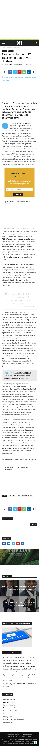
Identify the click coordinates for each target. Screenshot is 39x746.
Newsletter (11, 736)
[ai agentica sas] (19, 588)
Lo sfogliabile (7, 717)
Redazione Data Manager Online (13, 64)
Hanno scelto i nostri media (12, 711)
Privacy (18, 736)
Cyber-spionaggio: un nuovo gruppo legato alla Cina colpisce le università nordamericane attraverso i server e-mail (20, 678)
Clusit (9, 495)
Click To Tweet (27, 307)
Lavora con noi (8, 723)
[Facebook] (10, 72)
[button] (3, 43)
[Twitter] (15, 72)
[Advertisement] (19, 20)
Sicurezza (17, 47)
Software (9, 47)
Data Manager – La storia (11, 708)
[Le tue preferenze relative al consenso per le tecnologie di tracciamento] (35, 742)
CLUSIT (4, 462)
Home (4, 47)
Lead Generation (8, 702)
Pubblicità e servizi (9, 699)
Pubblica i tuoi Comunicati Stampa (14, 720)
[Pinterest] (20, 72)
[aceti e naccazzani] (19, 604)
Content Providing (9, 705)
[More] (33, 72)
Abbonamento (7, 714)
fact (14, 495)
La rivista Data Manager (12, 734)
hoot (19, 495)
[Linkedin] (29, 72)
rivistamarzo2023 (27, 495)
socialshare (6, 498)
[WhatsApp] (24, 72)
